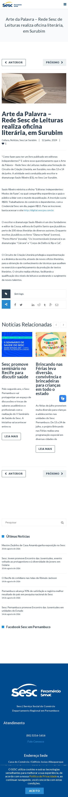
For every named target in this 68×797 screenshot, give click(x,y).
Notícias (14, 140)
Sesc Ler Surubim (28, 140)
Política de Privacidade (43, 776)
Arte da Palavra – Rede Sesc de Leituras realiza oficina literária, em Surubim (32, 123)
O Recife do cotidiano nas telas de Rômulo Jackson (29, 577)
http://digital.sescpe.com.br (39, 210)
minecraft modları (11, 496)
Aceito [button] (34, 790)
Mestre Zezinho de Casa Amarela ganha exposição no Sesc (33, 545)
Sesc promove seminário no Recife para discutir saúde (15, 370)
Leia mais (11, 436)
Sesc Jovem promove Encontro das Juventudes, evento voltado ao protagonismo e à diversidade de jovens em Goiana (32, 561)
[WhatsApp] (27, 305)
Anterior (16, 62)
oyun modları (43, 496)
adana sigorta (28, 496)
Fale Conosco (36, 741)
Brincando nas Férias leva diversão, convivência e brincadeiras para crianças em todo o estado (49, 379)
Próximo (52, 62)
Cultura (5, 140)
